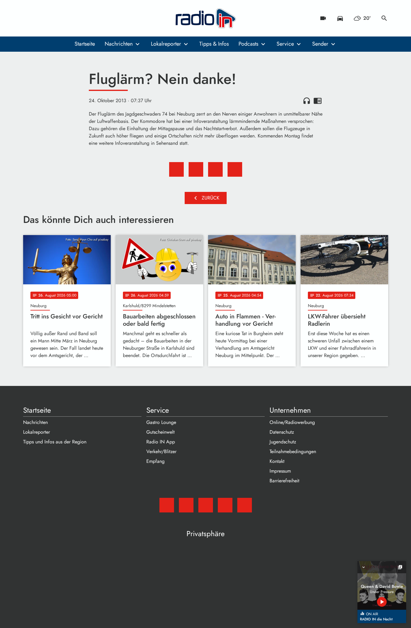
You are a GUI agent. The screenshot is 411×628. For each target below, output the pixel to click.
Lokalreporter (166, 44)
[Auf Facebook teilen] (176, 169)
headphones (306, 100)
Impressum (280, 470)
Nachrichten (119, 44)
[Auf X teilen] (196, 169)
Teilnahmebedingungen (293, 451)
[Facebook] (41, 18)
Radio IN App (160, 441)
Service (285, 44)
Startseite (85, 44)
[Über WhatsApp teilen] (215, 169)
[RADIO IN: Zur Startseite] (205, 18)
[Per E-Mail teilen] (235, 169)
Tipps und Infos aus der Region (54, 441)
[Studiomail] (29, 18)
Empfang (155, 461)
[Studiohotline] (78, 18)
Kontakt (277, 461)
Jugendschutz (283, 441)
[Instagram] (53, 18)
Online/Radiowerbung (292, 422)
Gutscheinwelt (160, 431)
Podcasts (248, 44)
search (384, 18)
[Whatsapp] (66, 18)
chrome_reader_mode (317, 100)
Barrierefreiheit (284, 480)
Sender (320, 44)
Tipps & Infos (214, 44)
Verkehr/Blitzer (161, 451)
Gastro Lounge (161, 422)
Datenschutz (282, 431)
